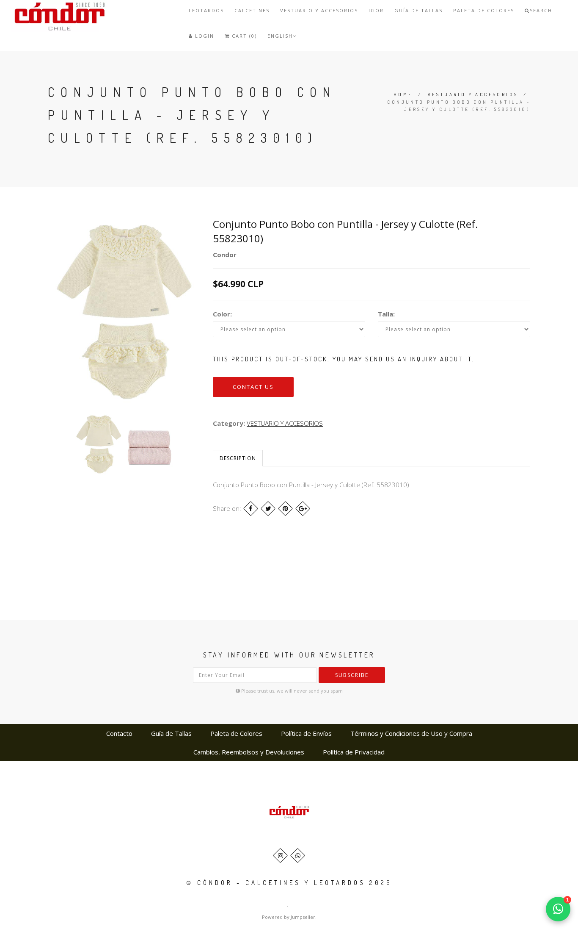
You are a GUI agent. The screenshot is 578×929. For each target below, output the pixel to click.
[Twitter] (268, 508)
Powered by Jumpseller (288, 917)
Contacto (119, 733)
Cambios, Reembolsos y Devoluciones (248, 752)
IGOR (376, 10)
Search (541, 10)
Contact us (253, 387)
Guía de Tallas (418, 10)
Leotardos (206, 10)
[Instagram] (280, 855)
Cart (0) (243, 36)
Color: (222, 314)
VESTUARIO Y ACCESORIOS (319, 10)
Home (403, 94)
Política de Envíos (306, 733)
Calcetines (252, 10)
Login (203, 36)
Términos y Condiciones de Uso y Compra (411, 733)
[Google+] (302, 508)
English (280, 36)
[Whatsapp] (297, 855)
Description (238, 458)
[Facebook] (250, 508)
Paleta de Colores (483, 10)
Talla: (386, 314)
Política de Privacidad (354, 752)
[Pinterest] (285, 508)
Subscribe (352, 675)
